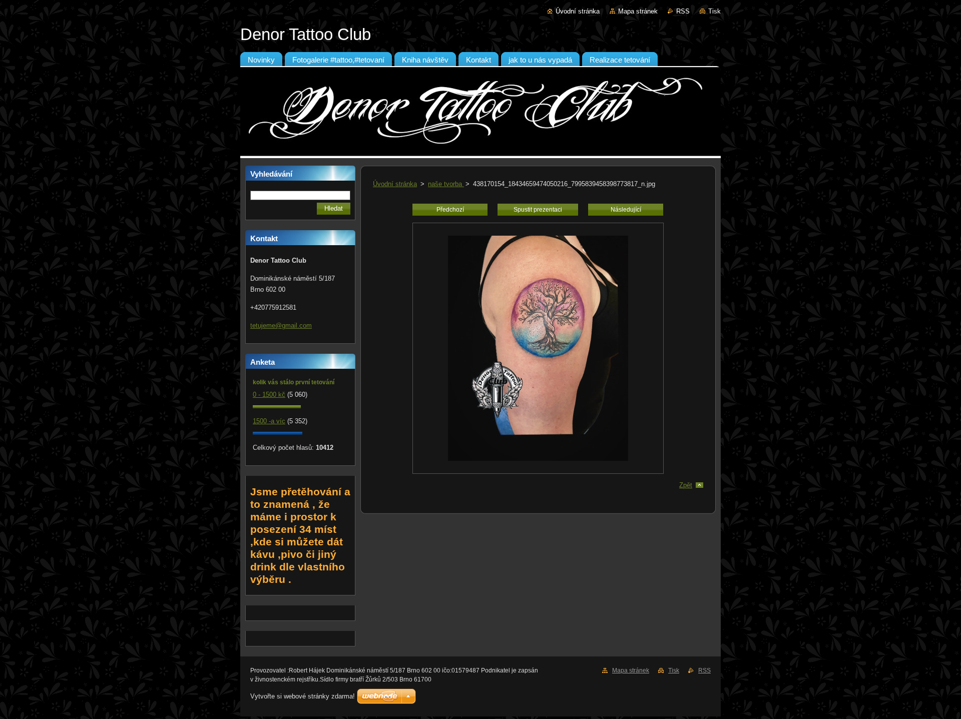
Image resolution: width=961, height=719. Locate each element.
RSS (683, 11)
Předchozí (450, 209)
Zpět (685, 485)
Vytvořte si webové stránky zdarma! (302, 696)
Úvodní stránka (578, 11)
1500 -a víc (269, 421)
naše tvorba (446, 184)
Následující (626, 209)
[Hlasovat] (277, 406)
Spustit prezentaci (538, 209)
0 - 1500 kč (269, 394)
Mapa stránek (638, 11)
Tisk (714, 11)
